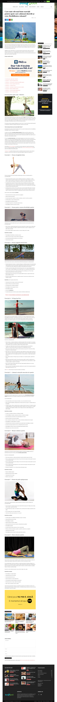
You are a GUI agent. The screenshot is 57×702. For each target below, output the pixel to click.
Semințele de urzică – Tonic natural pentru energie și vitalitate (47, 46)
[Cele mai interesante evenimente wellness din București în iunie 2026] (40, 62)
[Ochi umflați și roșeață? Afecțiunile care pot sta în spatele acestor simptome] (40, 89)
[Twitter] (8, 20)
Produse (27, 670)
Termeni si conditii (40, 701)
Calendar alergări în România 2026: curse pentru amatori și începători (47, 75)
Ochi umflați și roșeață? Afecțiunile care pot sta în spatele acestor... (47, 89)
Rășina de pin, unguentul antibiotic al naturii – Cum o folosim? (47, 52)
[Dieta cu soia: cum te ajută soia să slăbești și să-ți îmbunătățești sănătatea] (20, 616)
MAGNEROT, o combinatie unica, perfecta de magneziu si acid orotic (31, 668)
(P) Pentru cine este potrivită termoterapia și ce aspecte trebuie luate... (47, 57)
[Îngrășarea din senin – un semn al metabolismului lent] (9, 627)
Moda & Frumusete (45, 85)
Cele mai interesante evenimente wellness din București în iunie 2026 (46, 62)
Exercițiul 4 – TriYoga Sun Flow (10, 85)
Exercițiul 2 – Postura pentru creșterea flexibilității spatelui (15, 82)
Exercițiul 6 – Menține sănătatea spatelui (12, 88)
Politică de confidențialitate (46, 701)
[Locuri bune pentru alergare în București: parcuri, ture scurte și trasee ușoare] (40, 66)
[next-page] (6, 634)
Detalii (45, 1)
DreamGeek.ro (40, 685)
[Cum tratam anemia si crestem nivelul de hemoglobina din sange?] (23, 682)
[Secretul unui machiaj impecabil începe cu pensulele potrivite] (40, 85)
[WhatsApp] (12, 20)
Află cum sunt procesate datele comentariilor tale (27, 660)
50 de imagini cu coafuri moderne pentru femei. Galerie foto (30, 677)
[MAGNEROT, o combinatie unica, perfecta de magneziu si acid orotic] (23, 668)
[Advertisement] (44, 23)
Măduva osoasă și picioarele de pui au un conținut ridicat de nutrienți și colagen (20, 632)
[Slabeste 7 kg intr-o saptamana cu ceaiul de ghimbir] (7, 671)
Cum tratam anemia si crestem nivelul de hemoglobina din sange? (30, 682)
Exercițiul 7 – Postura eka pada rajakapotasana (13, 90)
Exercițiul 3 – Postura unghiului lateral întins (13, 83)
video (8, 369)
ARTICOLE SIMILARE (8, 611)
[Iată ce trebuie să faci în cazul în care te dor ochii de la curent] (23, 673)
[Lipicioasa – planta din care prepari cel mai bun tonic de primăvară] (40, 80)
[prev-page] (5, 634)
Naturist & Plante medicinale (46, 48)
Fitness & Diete (9, 9)
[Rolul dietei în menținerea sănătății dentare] (31, 627)
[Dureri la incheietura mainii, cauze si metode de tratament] (7, 684)
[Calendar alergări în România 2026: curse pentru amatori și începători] (40, 75)
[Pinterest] (10, 20)
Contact (51, 701)
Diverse (44, 68)
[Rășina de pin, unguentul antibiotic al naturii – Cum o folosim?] (40, 52)
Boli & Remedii (44, 63)
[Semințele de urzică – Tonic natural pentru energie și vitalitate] (40, 46)
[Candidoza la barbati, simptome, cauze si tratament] (7, 675)
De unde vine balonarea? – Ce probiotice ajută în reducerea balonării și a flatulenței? (30, 622)
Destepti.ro (39, 684)
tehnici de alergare (12, 146)
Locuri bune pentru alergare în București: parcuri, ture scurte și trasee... (47, 66)
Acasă (5, 9)
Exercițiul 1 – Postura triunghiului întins (12, 80)
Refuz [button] (42, 1)
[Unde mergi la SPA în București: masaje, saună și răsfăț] (9, 616)
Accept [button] (48, 1)
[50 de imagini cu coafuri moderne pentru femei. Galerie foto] (23, 677)
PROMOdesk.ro (40, 681)
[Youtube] (41, 694)
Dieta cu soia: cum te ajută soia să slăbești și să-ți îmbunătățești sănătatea (19, 622)
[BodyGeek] (28, 3)
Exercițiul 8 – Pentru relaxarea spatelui (12, 91)
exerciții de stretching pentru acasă (27, 147)
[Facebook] (6, 20)
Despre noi (35, 701)
